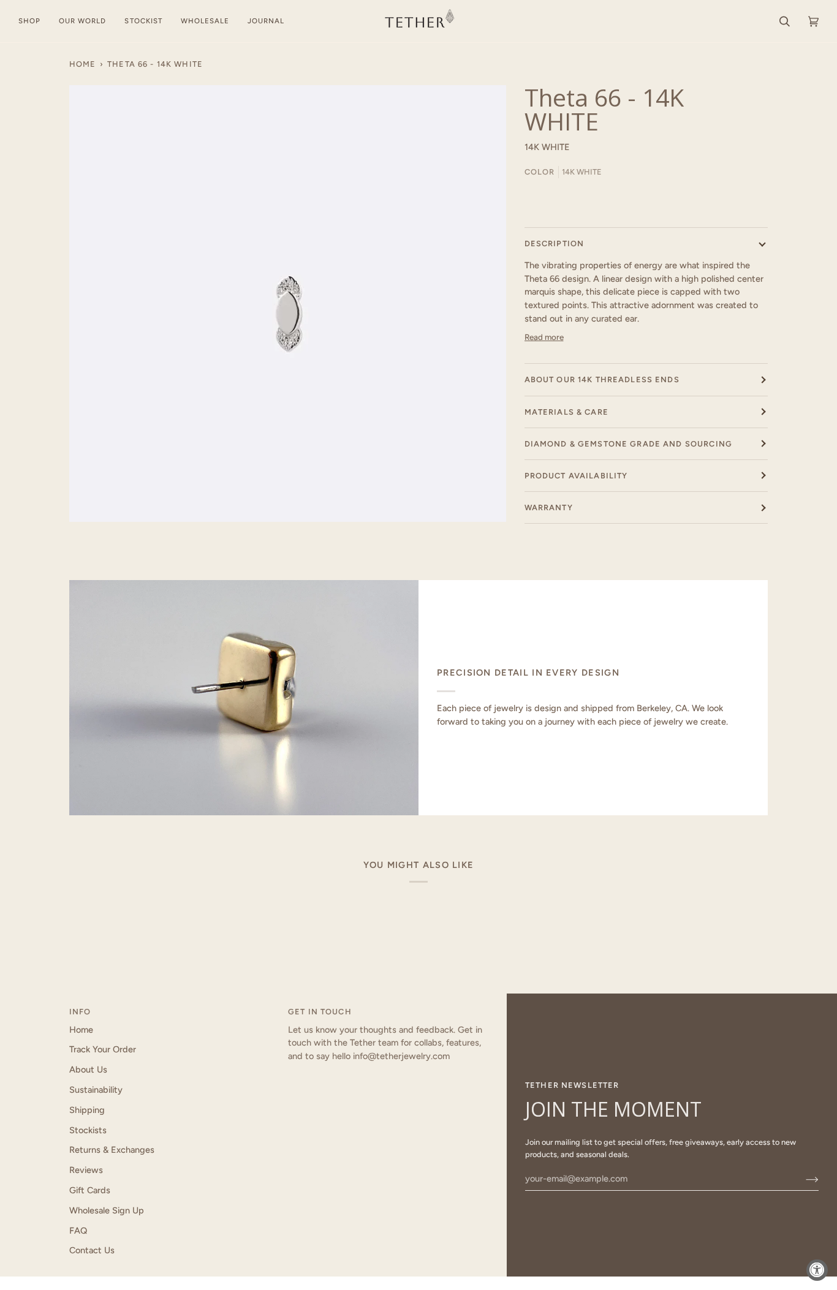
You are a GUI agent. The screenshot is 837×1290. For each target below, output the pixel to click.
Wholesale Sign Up (106, 1210)
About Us (88, 1069)
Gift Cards (89, 1190)
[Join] (802, 1178)
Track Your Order (102, 1049)
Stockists (88, 1130)
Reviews (86, 1169)
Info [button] (80, 1011)
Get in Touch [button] (320, 1011)
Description (555, 243)
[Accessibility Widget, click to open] (817, 1270)
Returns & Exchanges (111, 1149)
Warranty (549, 507)
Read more (544, 337)
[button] (34, 21)
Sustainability (96, 1089)
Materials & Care (566, 412)
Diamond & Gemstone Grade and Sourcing (628, 443)
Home (82, 64)
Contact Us (92, 1250)
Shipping (87, 1109)
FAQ (78, 1230)
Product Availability (576, 475)
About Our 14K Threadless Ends (602, 379)
